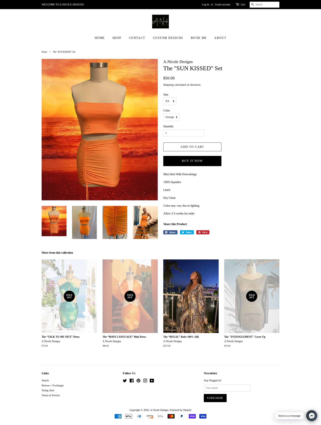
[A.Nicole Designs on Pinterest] (138, 381)
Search (45, 380)
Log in (205, 4)
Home (100, 37)
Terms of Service (51, 395)
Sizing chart (48, 390)
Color (166, 110)
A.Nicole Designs (159, 410)
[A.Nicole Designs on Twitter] (125, 381)
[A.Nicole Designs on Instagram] (145, 381)
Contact (137, 37)
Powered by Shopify (181, 410)
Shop (116, 37)
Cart (243, 4)
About (220, 37)
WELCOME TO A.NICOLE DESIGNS (63, 4)
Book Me (199, 37)
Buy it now (192, 160)
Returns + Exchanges (53, 385)
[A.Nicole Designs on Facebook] (131, 381)
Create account (222, 4)
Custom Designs (168, 37)
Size (165, 94)
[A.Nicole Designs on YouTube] (152, 381)
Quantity (168, 126)
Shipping (168, 84)
